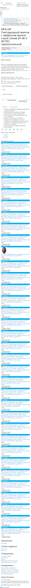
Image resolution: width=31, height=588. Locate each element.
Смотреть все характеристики (8, 83)
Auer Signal (4, 543)
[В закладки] (26, 99)
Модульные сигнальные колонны (9, 560)
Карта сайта (4, 549)
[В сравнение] (28, 99)
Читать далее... (25, 70)
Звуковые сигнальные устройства (9, 569)
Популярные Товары (6, 556)
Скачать (6, 134)
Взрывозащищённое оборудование (10, 572)
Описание (4, 107)
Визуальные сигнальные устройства (10, 571)
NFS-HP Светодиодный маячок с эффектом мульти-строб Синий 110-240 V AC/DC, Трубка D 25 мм (23, 86)
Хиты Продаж (4, 557)
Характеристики (14, 107)
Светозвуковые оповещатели (8, 568)
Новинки (3, 559)
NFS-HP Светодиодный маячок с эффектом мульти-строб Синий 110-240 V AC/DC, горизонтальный (8, 86)
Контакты (3, 550)
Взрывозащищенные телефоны (9, 562)
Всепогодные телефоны (7, 574)
